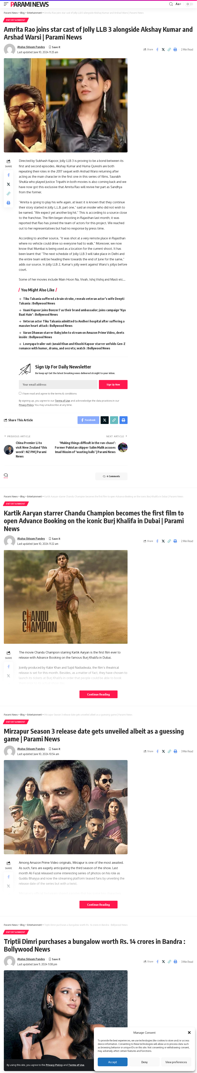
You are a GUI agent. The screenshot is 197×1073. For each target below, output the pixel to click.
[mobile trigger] (7, 4)
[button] (189, 1032)
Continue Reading (98, 694)
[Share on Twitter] (163, 49)
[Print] (175, 49)
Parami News (29, 4)
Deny (144, 1062)
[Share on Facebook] (157, 49)
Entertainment (16, 20)
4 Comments (113, 476)
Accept (112, 1062)
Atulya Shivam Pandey (31, 47)
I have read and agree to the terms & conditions (49, 393)
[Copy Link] (169, 49)
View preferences (176, 1062)
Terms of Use (76, 1064)
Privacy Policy (54, 1064)
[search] (171, 4)
